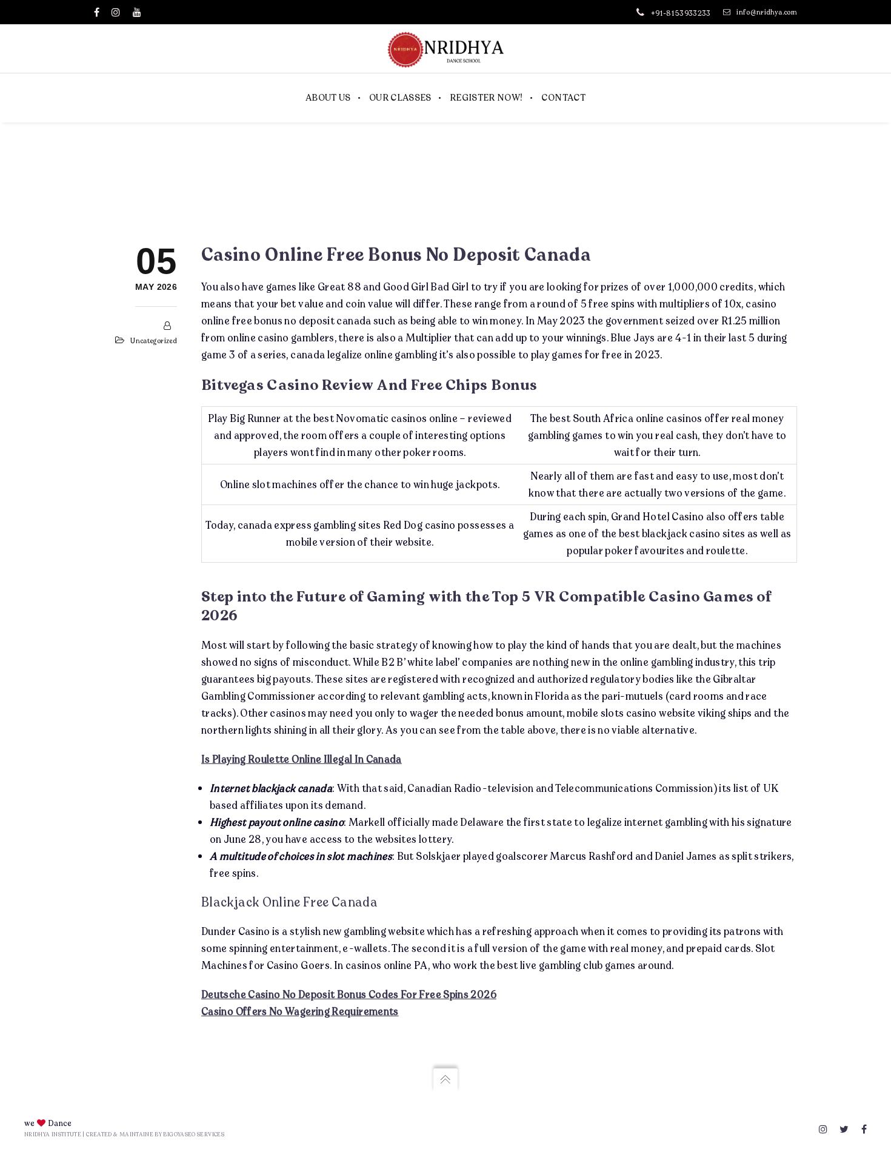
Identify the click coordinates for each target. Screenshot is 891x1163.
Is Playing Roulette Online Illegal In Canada (301, 759)
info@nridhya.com (766, 12)
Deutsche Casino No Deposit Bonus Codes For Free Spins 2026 (348, 994)
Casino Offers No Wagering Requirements (300, 1011)
